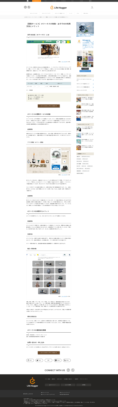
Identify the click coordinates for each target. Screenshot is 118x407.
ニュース (70, 13)
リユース (84, 166)
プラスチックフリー (86, 156)
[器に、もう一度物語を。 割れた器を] (85, 53)
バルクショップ (86, 170)
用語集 (84, 384)
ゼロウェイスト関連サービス (60, 13)
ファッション (54, 0)
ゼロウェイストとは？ (33, 13)
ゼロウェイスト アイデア (46, 13)
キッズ (72, 0)
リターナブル (85, 163)
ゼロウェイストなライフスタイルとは (48, 394)
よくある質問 (68, 384)
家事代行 (90, 0)
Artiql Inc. (81, 405)
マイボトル (80, 161)
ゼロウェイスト (36, 0)
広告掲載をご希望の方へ (68, 379)
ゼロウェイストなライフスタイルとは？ (84, 80)
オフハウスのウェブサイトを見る (48, 106)
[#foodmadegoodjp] (90, 64)
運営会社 (53, 379)
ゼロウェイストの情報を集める (83, 87)
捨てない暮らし (80, 173)
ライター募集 (47, 379)
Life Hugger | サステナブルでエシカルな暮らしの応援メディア (53, 405)
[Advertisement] (85, 187)
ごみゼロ (79, 158)
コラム (78, 13)
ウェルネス (81, 0)
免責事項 (76, 379)
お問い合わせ (86, 13)
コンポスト (88, 168)
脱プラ (79, 156)
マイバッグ (85, 158)
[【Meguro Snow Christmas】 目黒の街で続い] (79, 58)
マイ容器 (79, 163)
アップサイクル (80, 168)
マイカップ (86, 161)
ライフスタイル (63, 0)
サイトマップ (52, 384)
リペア (79, 166)
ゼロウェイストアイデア (82, 90)
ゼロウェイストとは (45, 392)
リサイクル (90, 166)
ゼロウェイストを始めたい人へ (83, 83)
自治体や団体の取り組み (65, 394)
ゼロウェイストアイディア (65, 392)
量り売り (79, 170)
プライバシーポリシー (84, 379)
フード (45, 0)
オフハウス (64, 61)
